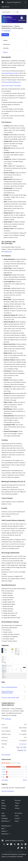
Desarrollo (6, 48)
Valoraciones (6, 44)
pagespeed (20, 750)
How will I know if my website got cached (7, 692)
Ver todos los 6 (23, 743)
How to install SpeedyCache (9, 687)
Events (17, 816)
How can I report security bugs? (10, 697)
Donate (17, 818)
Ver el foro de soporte (7, 791)
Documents (18, 85)
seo (25, 750)
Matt (3, 828)
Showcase (18, 800)
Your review (4, 780)
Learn (3, 813)
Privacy (3, 808)
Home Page (4, 85)
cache (18, 747)
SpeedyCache (8, 251)
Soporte (5, 52)
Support (11, 85)
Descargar (5, 34)
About (3, 800)
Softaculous (7, 30)
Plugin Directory (5, 6)
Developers (4, 818)
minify (24, 747)
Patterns (17, 808)
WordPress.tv (5, 821)
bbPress (4, 831)
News (3, 803)
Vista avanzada (5, 754)
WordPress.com (6, 826)
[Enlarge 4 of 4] (24, 666)
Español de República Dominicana (14, 840)
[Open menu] (25, 2)
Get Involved (18, 813)
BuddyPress (5, 834)
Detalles (5, 40)
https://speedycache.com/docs (10, 73)
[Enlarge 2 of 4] (24, 650)
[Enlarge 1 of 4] (11, 650)
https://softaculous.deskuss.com (12, 82)
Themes (17, 803)
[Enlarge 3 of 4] (11, 658)
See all (25, 780)
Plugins (17, 805)
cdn (21, 747)
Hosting (3, 805)
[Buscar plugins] (17, 12)
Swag (17, 821)
